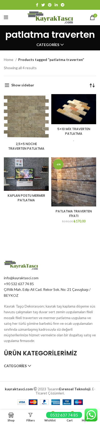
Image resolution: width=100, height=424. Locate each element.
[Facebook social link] (37, 5)
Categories (47, 45)
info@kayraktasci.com (21, 278)
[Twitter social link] (43, 5)
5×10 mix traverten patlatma (73, 131)
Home (9, 59)
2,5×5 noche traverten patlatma (26, 146)
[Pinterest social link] (49, 5)
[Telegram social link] (62, 5)
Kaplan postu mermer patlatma (26, 197)
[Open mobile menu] (6, 17)
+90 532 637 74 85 (19, 284)
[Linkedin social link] (56, 5)
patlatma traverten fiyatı (74, 213)
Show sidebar (22, 85)
